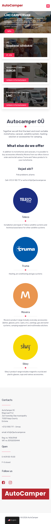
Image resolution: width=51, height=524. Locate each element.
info (9, 31)
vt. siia (9, 55)
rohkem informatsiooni (16, 80)
